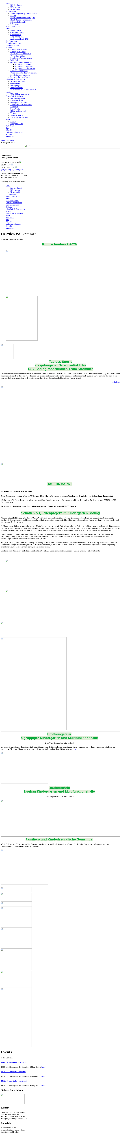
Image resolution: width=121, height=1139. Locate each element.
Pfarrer (12, 122)
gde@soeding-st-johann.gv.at (12, 170)
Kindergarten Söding (18, 52)
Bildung (9, 47)
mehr (74, 749)
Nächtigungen (15, 86)
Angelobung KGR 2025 (19, 39)
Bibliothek (14, 60)
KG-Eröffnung (16, 5)
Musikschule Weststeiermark (21, 58)
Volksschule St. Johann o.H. (20, 54)
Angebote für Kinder (23, 64)
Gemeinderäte (15, 35)
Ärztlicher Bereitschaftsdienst (21, 105)
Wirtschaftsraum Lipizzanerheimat (23, 90)
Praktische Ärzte (16, 100)
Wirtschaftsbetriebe (17, 81)
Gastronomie (15, 83)
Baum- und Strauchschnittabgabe (22, 18)
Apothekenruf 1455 (17, 115)
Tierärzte (13, 113)
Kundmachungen (12, 41)
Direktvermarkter (16, 88)
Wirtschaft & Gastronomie (15, 79)
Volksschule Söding (17, 56)
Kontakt (9, 134)
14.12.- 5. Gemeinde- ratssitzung (13, 1081)
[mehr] (43, 1067)
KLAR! (9, 130)
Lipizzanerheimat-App (14, 132)
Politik (8, 28)
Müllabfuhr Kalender (18, 22)
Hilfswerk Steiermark (18, 111)
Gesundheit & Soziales (14, 96)
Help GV (4, 140)
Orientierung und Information (21, 62)
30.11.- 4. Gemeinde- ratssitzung (13, 1072)
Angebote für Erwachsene (25, 69)
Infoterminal (14, 24)
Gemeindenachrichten (14, 43)
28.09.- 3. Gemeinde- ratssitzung (13, 1062)
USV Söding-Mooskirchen (20, 94)
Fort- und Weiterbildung (19, 71)
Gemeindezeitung (12, 45)
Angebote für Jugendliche (24, 66)
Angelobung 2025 (17, 37)
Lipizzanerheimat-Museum (20, 77)
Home (8, 3)
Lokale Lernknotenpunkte (20, 75)
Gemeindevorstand (17, 33)
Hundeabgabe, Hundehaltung (21, 20)
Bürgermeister (15, 30)
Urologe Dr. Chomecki (19, 103)
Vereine (8, 92)
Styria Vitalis (15, 109)
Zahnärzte (14, 107)
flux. (7, 128)
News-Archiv (15, 9)
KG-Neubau (15, 7)
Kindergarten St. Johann (19, 50)
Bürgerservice (11, 11)
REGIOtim (10, 126)
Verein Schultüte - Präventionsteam (23, 73)
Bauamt (13, 16)
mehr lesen (116, 382)
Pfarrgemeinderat (16, 124)
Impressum (10, 136)
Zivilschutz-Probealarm (19, 117)
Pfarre (8, 119)
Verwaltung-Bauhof (13, 26)
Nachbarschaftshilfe (17, 98)
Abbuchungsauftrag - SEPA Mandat (23, 13)
